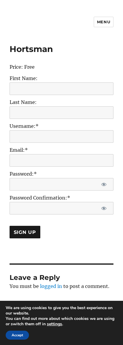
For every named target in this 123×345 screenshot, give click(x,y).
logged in (51, 286)
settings (54, 324)
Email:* (19, 150)
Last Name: (23, 102)
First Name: (24, 78)
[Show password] (104, 184)
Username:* (24, 126)
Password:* (23, 174)
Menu (103, 21)
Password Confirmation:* (40, 198)
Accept (17, 335)
